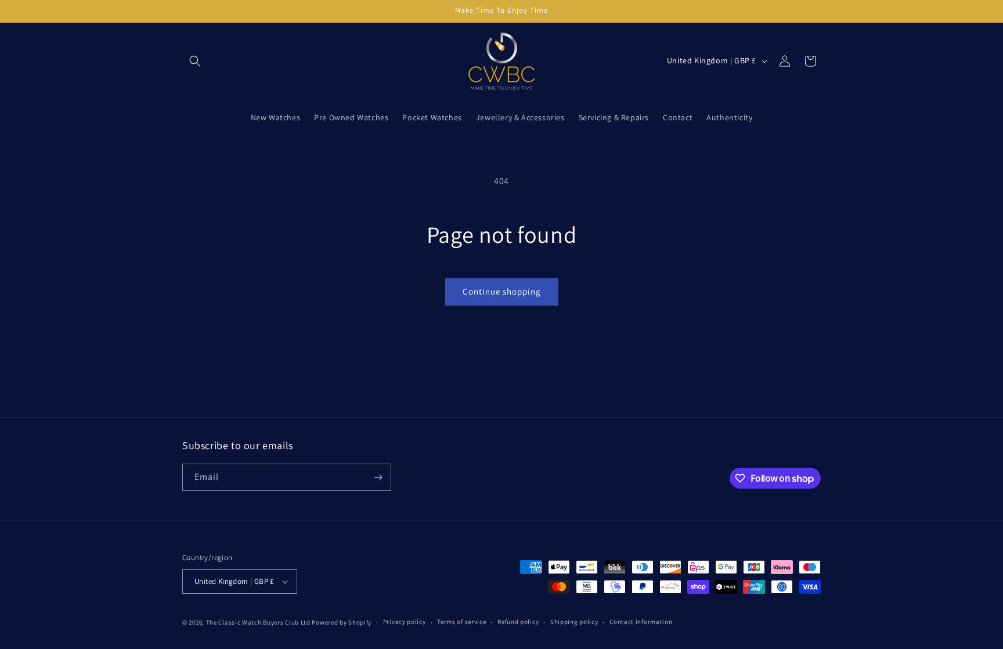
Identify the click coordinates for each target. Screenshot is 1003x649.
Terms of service (461, 622)
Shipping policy (574, 622)
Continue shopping (502, 291)
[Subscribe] (378, 477)
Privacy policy (404, 622)
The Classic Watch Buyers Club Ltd (258, 622)
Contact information (640, 622)
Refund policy (518, 622)
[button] (195, 61)
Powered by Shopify (341, 622)
